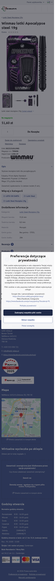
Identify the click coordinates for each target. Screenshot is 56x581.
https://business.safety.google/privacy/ (28, 296)
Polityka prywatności (28, 305)
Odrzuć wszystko (28, 320)
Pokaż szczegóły (28, 326)
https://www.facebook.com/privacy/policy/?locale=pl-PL (28, 301)
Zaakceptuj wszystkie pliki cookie (28, 312)
